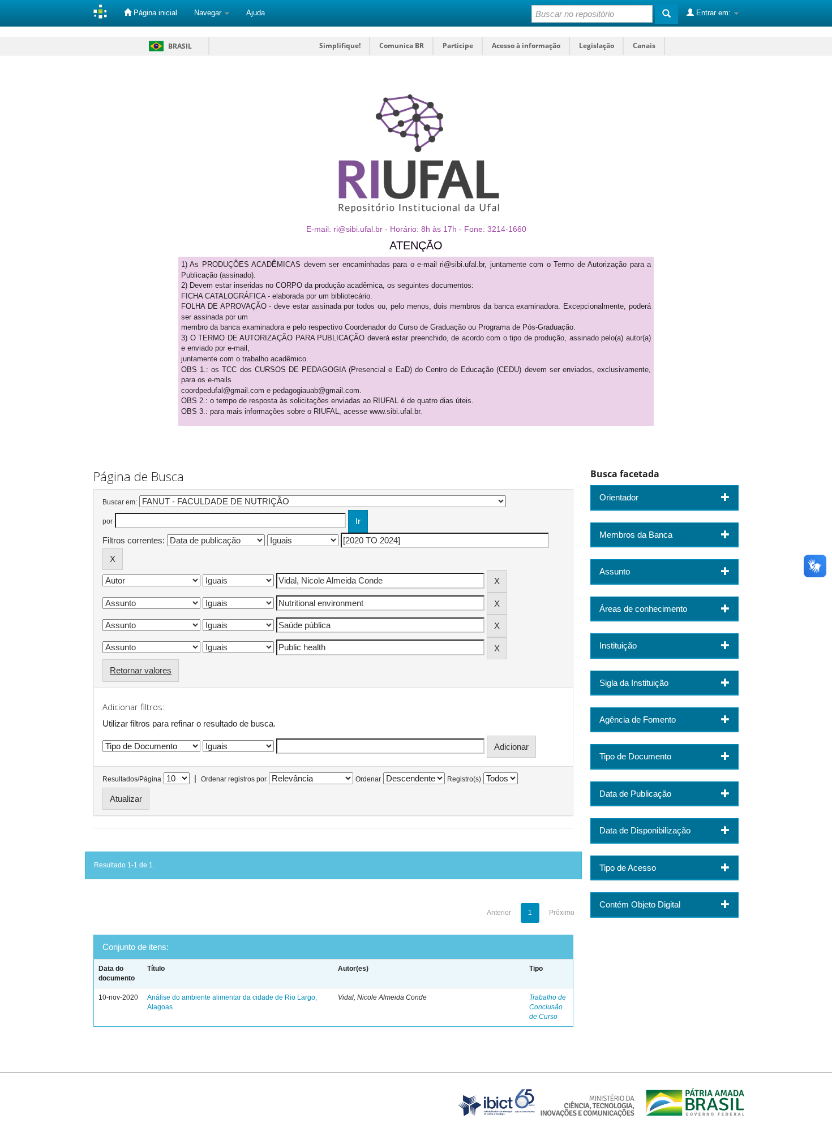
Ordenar (368, 779)
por (107, 521)
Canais (644, 45)
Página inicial (154, 12)
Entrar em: (713, 12)
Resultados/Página (131, 779)
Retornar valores (140, 670)
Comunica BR (401, 45)
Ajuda (255, 12)
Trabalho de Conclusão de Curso (547, 1007)
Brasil (168, 46)
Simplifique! (340, 45)
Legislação (596, 45)
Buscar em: (119, 502)
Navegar (209, 12)
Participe (458, 45)
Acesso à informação (526, 45)
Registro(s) (464, 779)
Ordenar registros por (234, 779)
